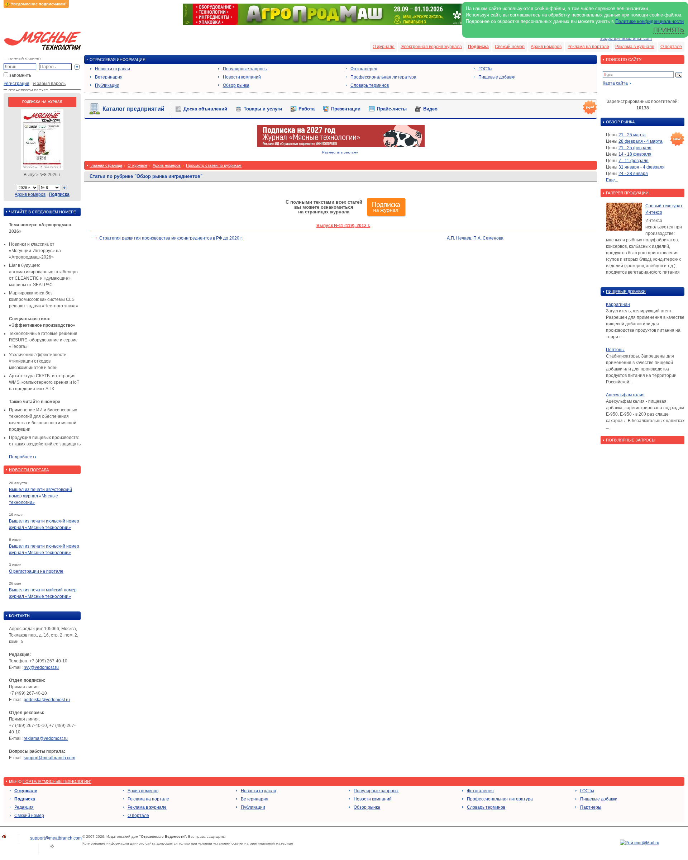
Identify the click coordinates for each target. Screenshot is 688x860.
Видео (430, 109)
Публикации (107, 85)
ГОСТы (485, 68)
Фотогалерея (363, 68)
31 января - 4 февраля (641, 167)
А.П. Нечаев (459, 238)
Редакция (24, 807)
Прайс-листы (392, 109)
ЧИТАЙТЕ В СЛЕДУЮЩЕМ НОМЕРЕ (42, 212)
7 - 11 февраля (633, 160)
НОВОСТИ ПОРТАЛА (29, 470)
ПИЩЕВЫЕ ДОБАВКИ (626, 291)
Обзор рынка (236, 85)
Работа (306, 109)
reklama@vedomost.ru (46, 738)
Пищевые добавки (497, 77)
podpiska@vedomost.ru (47, 699)
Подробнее (21, 456)
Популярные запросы (245, 68)
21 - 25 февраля (634, 147)
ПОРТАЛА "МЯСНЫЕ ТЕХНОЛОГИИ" (57, 781)
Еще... (612, 180)
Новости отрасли (112, 68)
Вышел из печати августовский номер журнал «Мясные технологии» (40, 496)
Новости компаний (242, 77)
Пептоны (615, 349)
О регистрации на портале (36, 571)
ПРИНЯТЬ (668, 29)
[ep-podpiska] (341, 145)
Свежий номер (510, 46)
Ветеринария (109, 77)
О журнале (384, 46)
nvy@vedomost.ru (41, 667)
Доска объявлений (205, 109)
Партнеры (590, 807)
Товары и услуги (263, 109)
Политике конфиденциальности (649, 21)
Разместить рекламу (340, 152)
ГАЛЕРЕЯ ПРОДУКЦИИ (627, 193)
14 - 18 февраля (634, 154)
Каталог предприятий (133, 109)
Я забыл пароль (49, 83)
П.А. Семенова (488, 238)
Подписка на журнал (42, 102)
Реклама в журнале (634, 46)
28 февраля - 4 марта (640, 141)
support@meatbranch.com (626, 38)
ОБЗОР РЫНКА (620, 122)
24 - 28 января (633, 173)
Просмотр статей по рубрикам (214, 165)
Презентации (345, 109)
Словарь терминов (369, 85)
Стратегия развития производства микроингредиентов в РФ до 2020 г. (171, 238)
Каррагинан (618, 304)
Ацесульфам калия (625, 394)
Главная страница (106, 165)
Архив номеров (546, 46)
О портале (671, 46)
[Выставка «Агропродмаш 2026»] (344, 23)
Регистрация (16, 83)
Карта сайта (615, 83)
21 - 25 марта (632, 134)
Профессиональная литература (383, 77)
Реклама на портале (588, 46)
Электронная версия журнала (431, 46)
